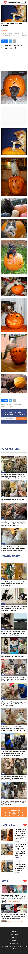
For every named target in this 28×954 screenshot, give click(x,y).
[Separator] (14, 41)
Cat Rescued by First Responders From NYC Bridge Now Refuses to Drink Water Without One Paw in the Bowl (13, 633)
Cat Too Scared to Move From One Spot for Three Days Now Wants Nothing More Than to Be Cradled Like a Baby (13, 916)
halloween (18, 404)
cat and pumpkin (6, 404)
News (3, 471)
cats (13, 404)
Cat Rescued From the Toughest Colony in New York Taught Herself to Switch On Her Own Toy (13, 679)
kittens (11, 406)
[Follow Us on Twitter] (9, 814)
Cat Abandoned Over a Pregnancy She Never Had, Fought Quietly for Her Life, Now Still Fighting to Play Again (13, 476)
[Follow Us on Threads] (22, 814)
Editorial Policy (14, 935)
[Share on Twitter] (10, 41)
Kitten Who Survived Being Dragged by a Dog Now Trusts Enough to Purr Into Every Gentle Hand (13, 704)
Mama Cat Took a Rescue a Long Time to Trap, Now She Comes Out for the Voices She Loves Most (13, 803)
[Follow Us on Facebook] (5, 814)
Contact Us (14, 938)
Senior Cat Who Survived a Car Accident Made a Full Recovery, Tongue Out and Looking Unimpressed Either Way (13, 548)
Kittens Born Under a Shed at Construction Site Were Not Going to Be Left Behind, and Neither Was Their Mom (13, 897)
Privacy (14, 941)
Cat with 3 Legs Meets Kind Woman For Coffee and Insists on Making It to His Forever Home (13, 583)
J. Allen (9, 901)
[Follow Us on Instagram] (14, 814)
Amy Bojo (4, 30)
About (14, 932)
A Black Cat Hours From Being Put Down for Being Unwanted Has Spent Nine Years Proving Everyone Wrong (13, 753)
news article (4, 406)
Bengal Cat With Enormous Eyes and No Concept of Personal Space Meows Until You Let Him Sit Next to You (13, 524)
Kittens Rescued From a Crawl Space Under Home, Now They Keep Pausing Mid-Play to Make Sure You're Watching (13, 728)
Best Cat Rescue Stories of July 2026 (12, 656)
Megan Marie (10, 921)
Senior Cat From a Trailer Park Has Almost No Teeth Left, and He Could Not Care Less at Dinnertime (20, 865)
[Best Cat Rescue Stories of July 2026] (14, 645)
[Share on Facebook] (4, 41)
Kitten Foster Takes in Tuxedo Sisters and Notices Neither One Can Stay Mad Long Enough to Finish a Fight (14, 608)
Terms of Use (14, 944)
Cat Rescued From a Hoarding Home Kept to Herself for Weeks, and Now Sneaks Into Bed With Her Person (20, 834)
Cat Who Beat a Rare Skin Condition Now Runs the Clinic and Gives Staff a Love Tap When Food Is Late (13, 778)
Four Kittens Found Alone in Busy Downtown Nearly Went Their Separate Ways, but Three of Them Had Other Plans (20, 850)
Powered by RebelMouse (24, 3)
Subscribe (21, 419)
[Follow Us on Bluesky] (18, 814)
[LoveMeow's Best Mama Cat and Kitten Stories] (14, 488)
